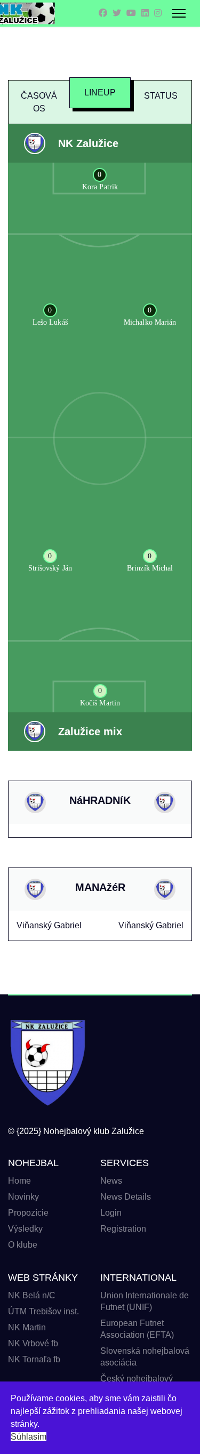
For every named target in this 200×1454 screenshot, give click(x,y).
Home (19, 1180)
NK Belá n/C (31, 1295)
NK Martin (27, 1327)
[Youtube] (131, 13)
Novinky (23, 1196)
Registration (123, 1228)
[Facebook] (103, 13)
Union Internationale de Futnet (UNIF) (144, 1301)
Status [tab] (161, 95)
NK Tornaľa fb (34, 1359)
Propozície (28, 1212)
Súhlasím (28, 1436)
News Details (125, 1196)
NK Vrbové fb (33, 1343)
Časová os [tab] (39, 102)
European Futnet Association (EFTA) (137, 1329)
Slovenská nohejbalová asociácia (144, 1356)
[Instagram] (158, 13)
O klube (22, 1244)
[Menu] (179, 13)
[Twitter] (117, 13)
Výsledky (25, 1228)
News (111, 1180)
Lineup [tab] (100, 92)
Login (111, 1212)
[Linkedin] (145, 13)
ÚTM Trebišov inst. (43, 1311)
